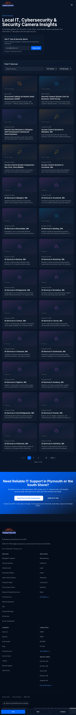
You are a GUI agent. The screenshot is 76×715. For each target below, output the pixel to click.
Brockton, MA (44, 666)
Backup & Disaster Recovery (11, 592)
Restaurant (43, 577)
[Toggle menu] (72, 5)
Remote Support (7, 665)
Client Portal (6, 670)
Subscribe (36, 48)
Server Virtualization (8, 621)
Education (43, 587)
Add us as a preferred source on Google (17, 703)
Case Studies (6, 641)
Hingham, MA (44, 680)
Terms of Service (17, 697)
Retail (41, 592)
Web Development (8, 602)
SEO (3, 606)
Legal (41, 568)
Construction (44, 582)
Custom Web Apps (8, 611)
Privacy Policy (6, 697)
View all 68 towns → (46, 685)
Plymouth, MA (44, 661)
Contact (4, 661)
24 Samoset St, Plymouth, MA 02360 (39, 544)
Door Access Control (8, 587)
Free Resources (7, 651)
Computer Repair (7, 582)
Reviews (4, 636)
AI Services (5, 616)
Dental (42, 573)
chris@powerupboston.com (19, 544)
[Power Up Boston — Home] (8, 5)
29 (46, 458)
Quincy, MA (43, 671)
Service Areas (6, 656)
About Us (5, 632)
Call (13, 711)
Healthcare (43, 563)
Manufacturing (44, 558)
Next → (53, 458)
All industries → (44, 597)
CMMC (42, 632)
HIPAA (41, 636)
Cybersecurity (6, 568)
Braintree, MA (44, 675)
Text (37, 711)
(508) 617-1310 (53, 498)
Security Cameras (7, 563)
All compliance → (45, 651)
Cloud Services (7, 597)
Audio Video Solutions (9, 577)
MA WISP (42, 641)
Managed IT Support (8, 558)
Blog (3, 646)
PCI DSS (42, 646)
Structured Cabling (8, 573)
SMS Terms (27, 697)
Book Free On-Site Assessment (28, 498)
